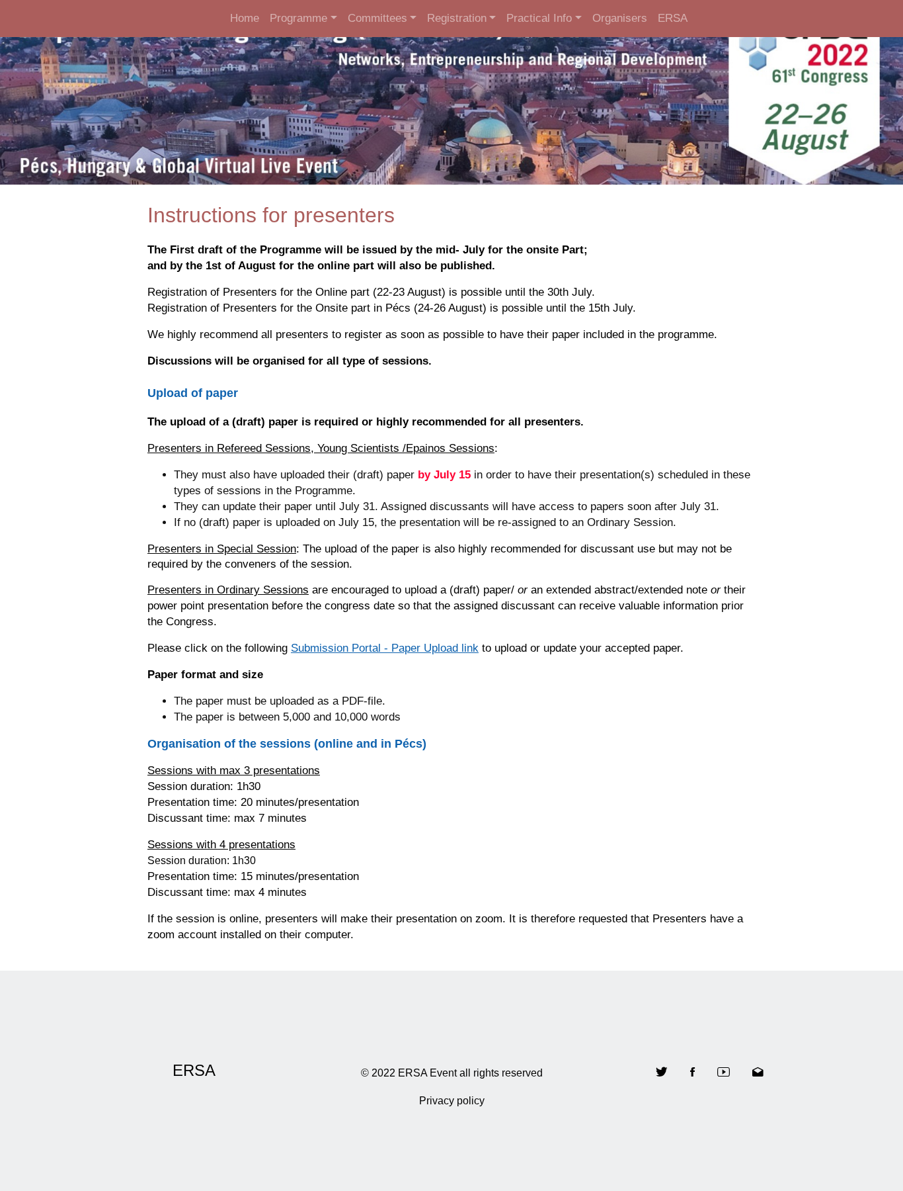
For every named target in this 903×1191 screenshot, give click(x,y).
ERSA (672, 18)
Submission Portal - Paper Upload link (385, 648)
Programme (298, 18)
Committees (377, 18)
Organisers (619, 18)
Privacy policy (452, 1100)
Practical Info (539, 18)
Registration (457, 18)
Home (244, 18)
